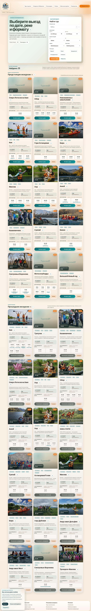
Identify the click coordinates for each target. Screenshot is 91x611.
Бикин (62, 230)
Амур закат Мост (16, 568)
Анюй (62, 186)
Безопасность (49, 607)
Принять (5, 604)
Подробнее (6, 607)
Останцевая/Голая (42, 475)
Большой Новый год (68, 276)
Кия (10, 142)
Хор (36, 187)
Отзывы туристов (28, 604)
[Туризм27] (5, 6)
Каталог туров (27, 607)
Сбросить (63, 58)
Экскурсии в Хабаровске (38, 6)
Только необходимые (15, 604)
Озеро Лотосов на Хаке (18, 98)
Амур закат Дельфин (68, 521)
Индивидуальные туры (29, 609)
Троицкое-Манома (68, 569)
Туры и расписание (50, 604)
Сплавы (56, 6)
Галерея (28, 355)
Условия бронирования (51, 609)
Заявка (28, 118)
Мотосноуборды (41, 274)
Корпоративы (74, 6)
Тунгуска (38, 333)
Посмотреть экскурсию (17, 355)
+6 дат (48, 292)
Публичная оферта (72, 607)
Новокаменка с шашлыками (66, 99)
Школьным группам (64, 6)
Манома (12, 187)
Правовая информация (73, 609)
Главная (3, 12)
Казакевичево (15, 230)
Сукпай (37, 230)
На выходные (49, 6)
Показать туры (54, 58)
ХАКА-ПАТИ (65, 429)
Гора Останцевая (41, 143)
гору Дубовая (40, 521)
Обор (36, 99)
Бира (62, 143)
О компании (70, 604)
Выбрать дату (16, 118)
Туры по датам (28, 6)
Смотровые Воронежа (18, 274)
